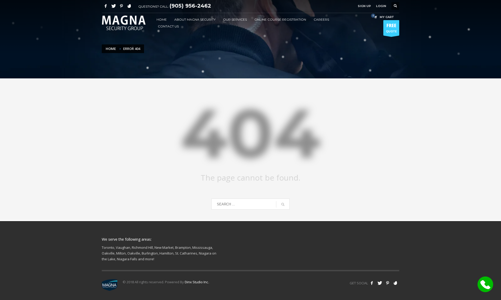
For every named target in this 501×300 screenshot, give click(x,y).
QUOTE (391, 27)
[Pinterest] (121, 6)
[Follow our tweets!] (380, 283)
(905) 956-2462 (190, 6)
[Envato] (129, 6)
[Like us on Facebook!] (372, 283)
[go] (283, 204)
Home (111, 48)
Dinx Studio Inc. (197, 282)
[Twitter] (113, 6)
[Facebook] (106, 6)
